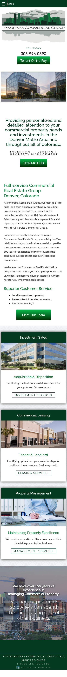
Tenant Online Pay (33, 60)
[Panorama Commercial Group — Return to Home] (33, 26)
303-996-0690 (33, 53)
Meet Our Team (33, 314)
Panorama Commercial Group (34, 656)
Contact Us (33, 163)
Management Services (33, 550)
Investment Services (33, 394)
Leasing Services (33, 472)
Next (58, 90)
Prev (8, 90)
